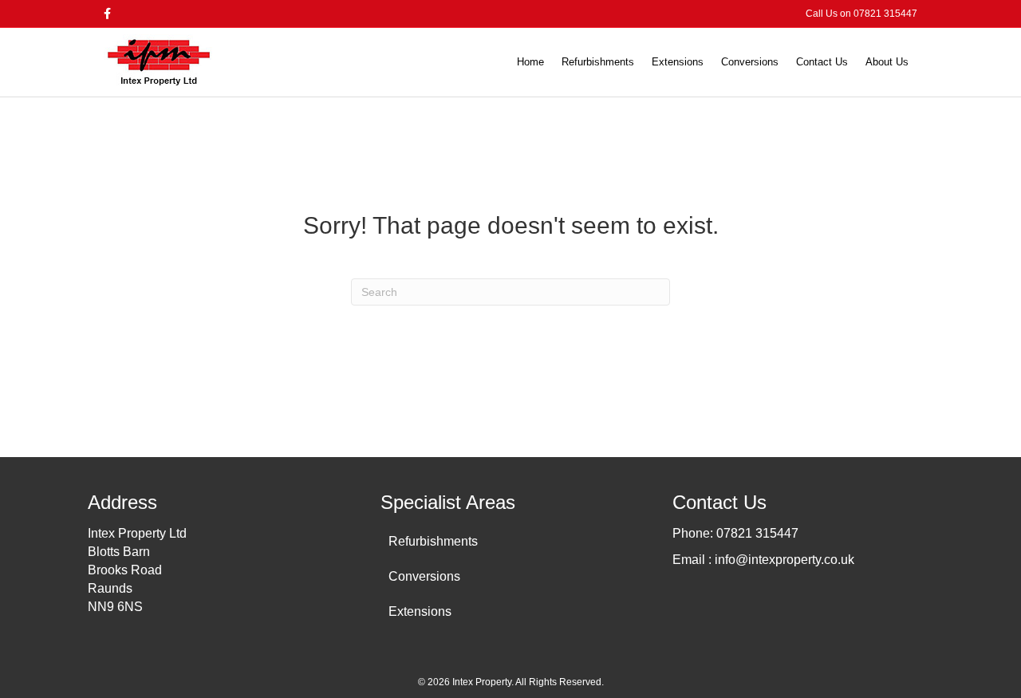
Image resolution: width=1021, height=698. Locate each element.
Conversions (750, 62)
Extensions (678, 62)
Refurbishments (598, 62)
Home (530, 62)
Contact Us (822, 62)
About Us (887, 62)
